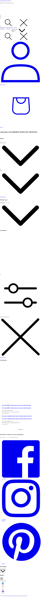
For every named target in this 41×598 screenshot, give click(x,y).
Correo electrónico (13, 437)
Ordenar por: (4, 199)
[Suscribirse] (17, 437)
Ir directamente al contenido (5, 0)
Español (1, 577)
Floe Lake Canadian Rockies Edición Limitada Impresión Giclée (17, 416)
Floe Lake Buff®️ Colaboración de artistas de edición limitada (16, 405)
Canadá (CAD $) (2, 569)
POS (17, 595)
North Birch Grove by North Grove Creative (10, 595)
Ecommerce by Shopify (23, 595)
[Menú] (0, 16)
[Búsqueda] (20, 23)
